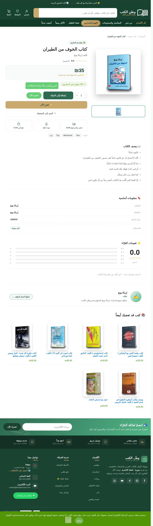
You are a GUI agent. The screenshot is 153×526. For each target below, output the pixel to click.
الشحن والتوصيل (62, 485)
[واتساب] (115, 481)
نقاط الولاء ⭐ (63, 479)
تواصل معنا (64, 492)
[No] (68, 520)
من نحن (128, 23)
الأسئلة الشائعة (62, 465)
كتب (97, 492)
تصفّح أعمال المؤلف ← (21, 297)
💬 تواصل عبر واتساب (25, 495)
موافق (79, 520)
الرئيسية (142, 36)
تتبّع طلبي (65, 472)
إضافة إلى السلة (58, 95)
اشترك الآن (12, 427)
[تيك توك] (130, 481)
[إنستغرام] (137, 481)
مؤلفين (96, 465)
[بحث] (36, 13)
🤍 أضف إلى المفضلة (46, 113)
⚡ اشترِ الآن (46, 105)
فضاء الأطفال (94, 485)
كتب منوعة (132, 36)
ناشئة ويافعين (93, 499)
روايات (96, 479)
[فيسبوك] (144, 481)
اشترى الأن (34, 95)
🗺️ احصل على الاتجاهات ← (19, 470)
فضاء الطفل (74, 23)
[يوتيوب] (122, 481)
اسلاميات (95, 472)
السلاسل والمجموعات (111, 23)
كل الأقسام (141, 23)
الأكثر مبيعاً (60, 23)
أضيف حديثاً (47, 23)
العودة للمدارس (91, 23)
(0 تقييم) (66, 61)
